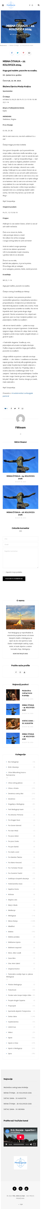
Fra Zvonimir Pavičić (15, 873)
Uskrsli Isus (12, 1027)
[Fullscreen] (34, 1144)
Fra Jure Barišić (13, 847)
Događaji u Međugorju (16, 804)
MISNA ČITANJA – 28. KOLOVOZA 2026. (28, 736)
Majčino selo (12, 900)
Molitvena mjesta (14, 942)
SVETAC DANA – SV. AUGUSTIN (15, 1098)
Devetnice (11, 799)
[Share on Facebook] (12, 53)
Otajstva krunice (14, 969)
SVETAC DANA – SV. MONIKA (14, 1109)
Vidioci (10, 1032)
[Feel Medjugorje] (11, 5)
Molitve (10, 932)
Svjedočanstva (13, 1022)
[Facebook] (15, 1189)
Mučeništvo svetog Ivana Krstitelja (27, 693)
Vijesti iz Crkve (13, 1043)
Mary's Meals (12, 905)
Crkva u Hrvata (13, 788)
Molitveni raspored (14, 947)
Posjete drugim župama (16, 1000)
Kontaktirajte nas (20, 654)
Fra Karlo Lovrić (13, 852)
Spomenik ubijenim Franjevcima (19, 1011)
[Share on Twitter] (18, 53)
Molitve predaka (13, 937)
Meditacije (11, 910)
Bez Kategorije (13, 762)
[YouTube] (26, 1189)
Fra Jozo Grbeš (13, 836)
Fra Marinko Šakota (15, 857)
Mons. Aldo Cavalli (14, 953)
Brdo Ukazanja (13, 767)
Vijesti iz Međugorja (15, 1048)
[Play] (6, 1144)
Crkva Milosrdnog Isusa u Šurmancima (16, 773)
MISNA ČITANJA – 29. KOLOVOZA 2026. (28, 707)
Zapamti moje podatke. (14, 572)
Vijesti (10, 1038)
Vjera (10, 1053)
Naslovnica (3, 45)
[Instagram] (21, 1189)
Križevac (11, 894)
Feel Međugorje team (16, 809)
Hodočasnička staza (15, 884)
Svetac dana (12, 1016)
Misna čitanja (20, 20)
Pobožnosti (12, 990)
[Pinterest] (23, 53)
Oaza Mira (11, 958)
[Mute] (31, 1144)
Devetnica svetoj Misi (15, 793)
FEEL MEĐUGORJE (19, 1196)
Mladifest (11, 926)
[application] (20, 1137)
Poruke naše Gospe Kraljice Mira (19, 995)
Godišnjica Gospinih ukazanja (18, 878)
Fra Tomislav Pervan (15, 868)
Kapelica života (13, 889)
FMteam (15, 34)
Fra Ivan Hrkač (13, 831)
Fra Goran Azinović (14, 825)
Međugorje (12, 916)
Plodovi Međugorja (15, 984)
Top (21, 1204)
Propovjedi (12, 1006)
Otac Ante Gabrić (14, 963)
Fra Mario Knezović (15, 862)
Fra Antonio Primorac (15, 815)
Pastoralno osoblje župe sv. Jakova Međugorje (19, 975)
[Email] (29, 53)
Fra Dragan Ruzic (14, 820)
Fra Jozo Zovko (13, 841)
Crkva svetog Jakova (15, 783)
